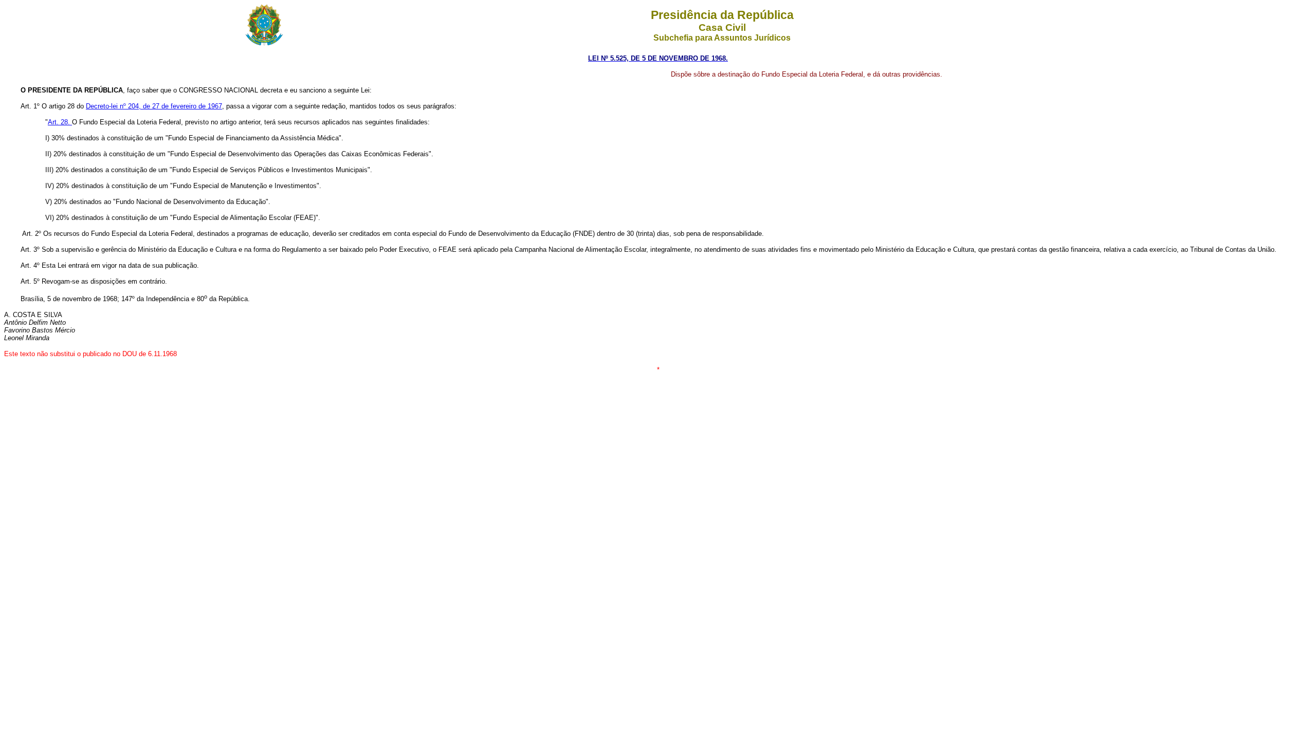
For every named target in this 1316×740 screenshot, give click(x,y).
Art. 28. (60, 122)
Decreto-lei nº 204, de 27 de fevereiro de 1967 (154, 106)
